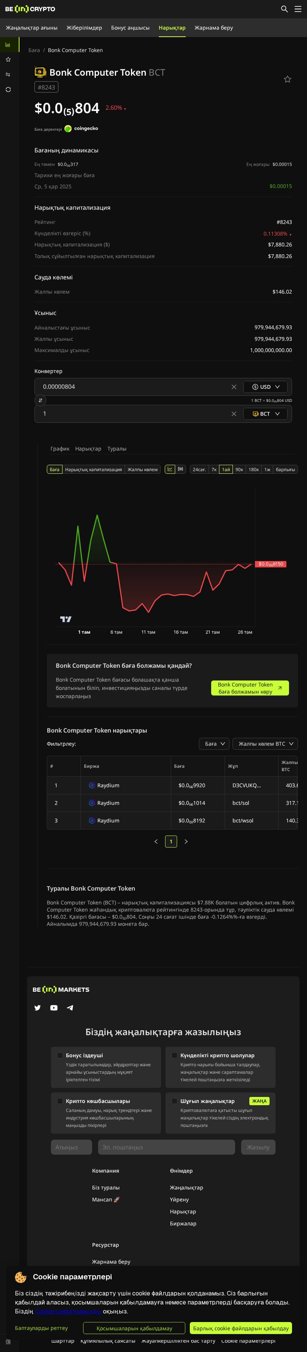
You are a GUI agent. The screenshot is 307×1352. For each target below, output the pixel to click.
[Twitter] (37, 1008)
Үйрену (179, 1199)
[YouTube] (53, 1008)
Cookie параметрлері (248, 1340)
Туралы (117, 448)
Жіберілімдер (84, 27)
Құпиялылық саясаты (108, 1340)
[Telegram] (70, 1008)
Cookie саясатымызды (68, 1311)
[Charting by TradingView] (66, 619)
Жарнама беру (214, 27)
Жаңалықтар (186, 1187)
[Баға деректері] (81, 129)
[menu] (9, 67)
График (60, 448)
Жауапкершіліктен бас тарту (178, 1340)
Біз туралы (106, 1187)
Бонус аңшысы (130, 27)
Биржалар (183, 1223)
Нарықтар (172, 27)
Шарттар (63, 1340)
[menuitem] (9, 44)
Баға (34, 50)
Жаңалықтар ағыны (32, 27)
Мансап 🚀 (106, 1199)
